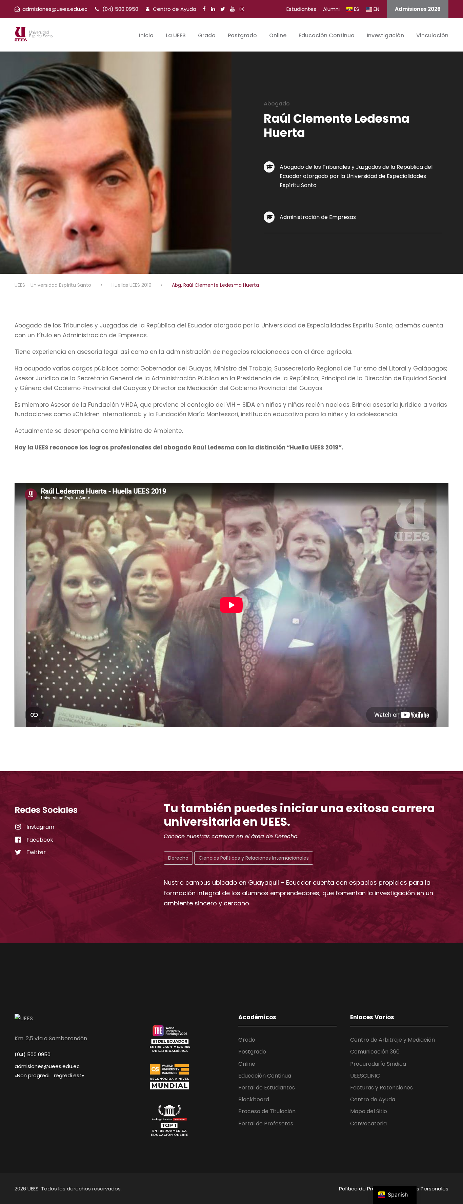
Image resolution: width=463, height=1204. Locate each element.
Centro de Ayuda (174, 9)
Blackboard (253, 1099)
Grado (207, 35)
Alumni (331, 9)
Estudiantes (301, 9)
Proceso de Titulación (267, 1111)
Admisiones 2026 (418, 9)
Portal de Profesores (265, 1123)
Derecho (178, 858)
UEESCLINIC (365, 1076)
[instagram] (242, 9)
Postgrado (242, 35)
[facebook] (204, 9)
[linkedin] (213, 9)
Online (277, 35)
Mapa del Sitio (368, 1111)
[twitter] (222, 9)
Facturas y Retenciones (381, 1087)
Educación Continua (327, 35)
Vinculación (432, 35)
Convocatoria (368, 1123)
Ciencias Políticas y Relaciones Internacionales (254, 858)
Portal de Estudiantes (266, 1087)
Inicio (146, 35)
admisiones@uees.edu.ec (47, 1066)
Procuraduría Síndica (378, 1064)
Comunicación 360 (375, 1052)
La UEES (176, 35)
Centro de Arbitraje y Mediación (392, 1040)
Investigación (385, 35)
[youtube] (232, 9)
